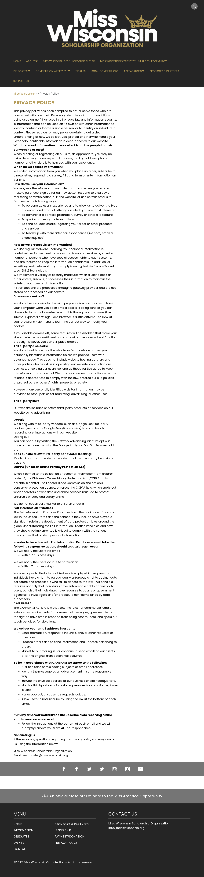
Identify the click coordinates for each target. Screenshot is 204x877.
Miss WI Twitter (89, 769)
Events (19, 843)
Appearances (133, 71)
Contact (21, 849)
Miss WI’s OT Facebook (76, 769)
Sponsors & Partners (164, 71)
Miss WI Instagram (115, 769)
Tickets (80, 71)
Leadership (63, 830)
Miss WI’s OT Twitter (102, 769)
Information (23, 830)
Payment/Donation (69, 836)
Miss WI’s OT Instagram (127, 769)
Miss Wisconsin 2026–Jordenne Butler (69, 61)
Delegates (20, 71)
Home (17, 61)
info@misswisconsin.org (126, 828)
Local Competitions (104, 71)
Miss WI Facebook (64, 769)
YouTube (140, 769)
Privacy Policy (66, 843)
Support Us (21, 81)
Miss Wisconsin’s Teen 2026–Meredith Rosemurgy (133, 61)
